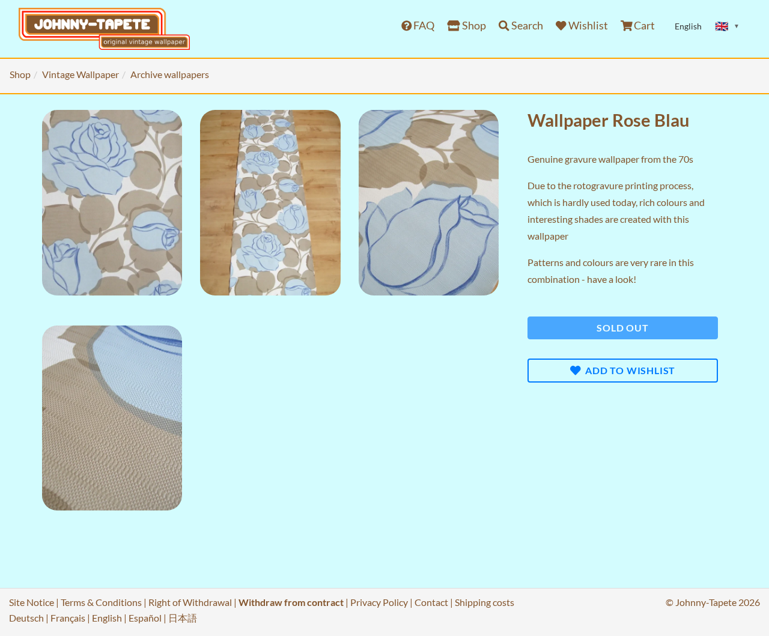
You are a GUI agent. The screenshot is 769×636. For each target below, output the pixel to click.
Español (145, 617)
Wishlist (587, 25)
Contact (431, 602)
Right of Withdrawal (190, 602)
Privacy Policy (379, 602)
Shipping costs (484, 602)
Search (526, 25)
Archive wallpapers (169, 74)
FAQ (423, 25)
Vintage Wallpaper (80, 74)
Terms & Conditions (101, 602)
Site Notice (31, 602)
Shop (473, 25)
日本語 (182, 617)
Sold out (622, 327)
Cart (643, 25)
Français (67, 617)
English (107, 617)
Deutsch (26, 617)
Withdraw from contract (291, 602)
